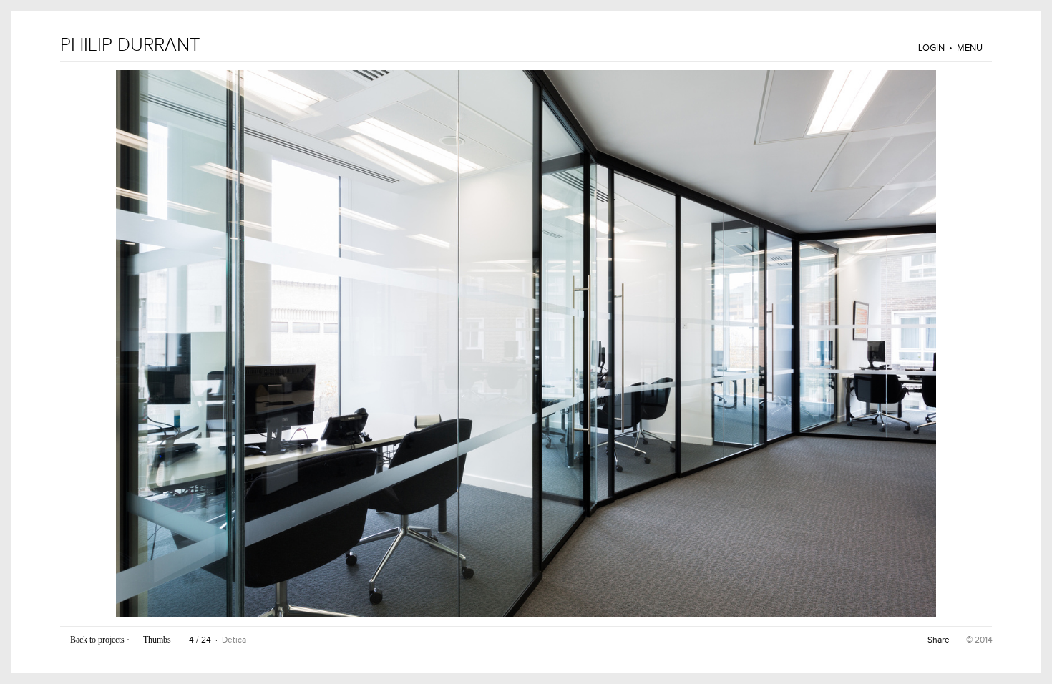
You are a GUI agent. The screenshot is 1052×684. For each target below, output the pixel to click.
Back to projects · (100, 640)
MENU (971, 48)
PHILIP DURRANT (130, 45)
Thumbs (158, 640)
